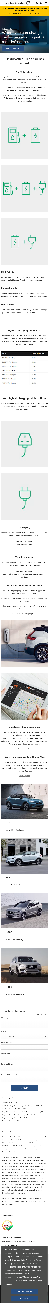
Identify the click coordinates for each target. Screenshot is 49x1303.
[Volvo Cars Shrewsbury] (15, 3)
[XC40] (24, 856)
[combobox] (24, 1036)
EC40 (9, 822)
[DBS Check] (8, 1230)
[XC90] (24, 965)
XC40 (9, 877)
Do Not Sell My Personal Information (28, 1281)
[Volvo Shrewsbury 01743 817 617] (40, 3)
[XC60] (24, 910)
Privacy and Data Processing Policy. (25, 1260)
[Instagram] (38, 13)
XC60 (9, 932)
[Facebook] (35, 13)
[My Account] (36, 3)
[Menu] (46, 3)
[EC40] (24, 801)
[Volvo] (28, 3)
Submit (24, 1088)
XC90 (9, 986)
